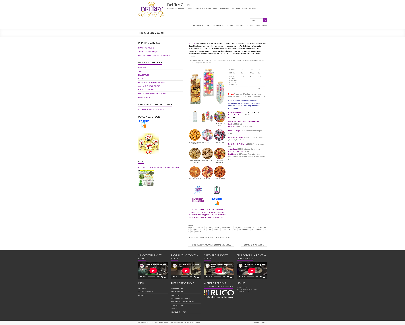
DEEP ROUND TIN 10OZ (254, 245)
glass (260, 227)
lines (210, 229)
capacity (200, 227)
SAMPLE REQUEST (177, 288)
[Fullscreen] (165, 277)
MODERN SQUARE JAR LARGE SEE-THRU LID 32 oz (210, 245)
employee (247, 227)
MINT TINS (142, 68)
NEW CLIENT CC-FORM (179, 312)
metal (216, 229)
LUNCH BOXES (144, 97)
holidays (194, 229)
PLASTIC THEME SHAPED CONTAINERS (153, 93)
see (252, 229)
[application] (153, 270)
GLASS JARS (229, 237)
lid (205, 229)
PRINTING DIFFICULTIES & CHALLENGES (251, 25)
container (237, 227)
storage (258, 229)
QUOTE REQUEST (177, 292)
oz (229, 229)
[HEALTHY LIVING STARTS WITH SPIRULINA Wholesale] (146, 178)
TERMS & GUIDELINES (145, 292)
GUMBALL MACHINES (146, 90)
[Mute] (162, 277)
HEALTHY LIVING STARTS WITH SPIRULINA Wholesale (158, 167)
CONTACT (141, 295)
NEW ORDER (175, 295)
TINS (140, 71)
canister (191, 227)
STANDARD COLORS (201, 25)
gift (254, 227)
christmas (208, 227)
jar (201, 229)
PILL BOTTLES (143, 75)
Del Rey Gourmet (181, 4)
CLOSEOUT (221, 237)
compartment (227, 227)
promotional (243, 229)
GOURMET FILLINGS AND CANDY (151, 109)
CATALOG (174, 309)
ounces (223, 229)
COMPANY (142, 288)
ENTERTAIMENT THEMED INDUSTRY (152, 82)
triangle (198, 232)
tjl (192, 232)
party (235, 229)
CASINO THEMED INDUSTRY (149, 86)
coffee (217, 227)
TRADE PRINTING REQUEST (222, 25)
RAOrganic (194, 237)
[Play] (141, 277)
